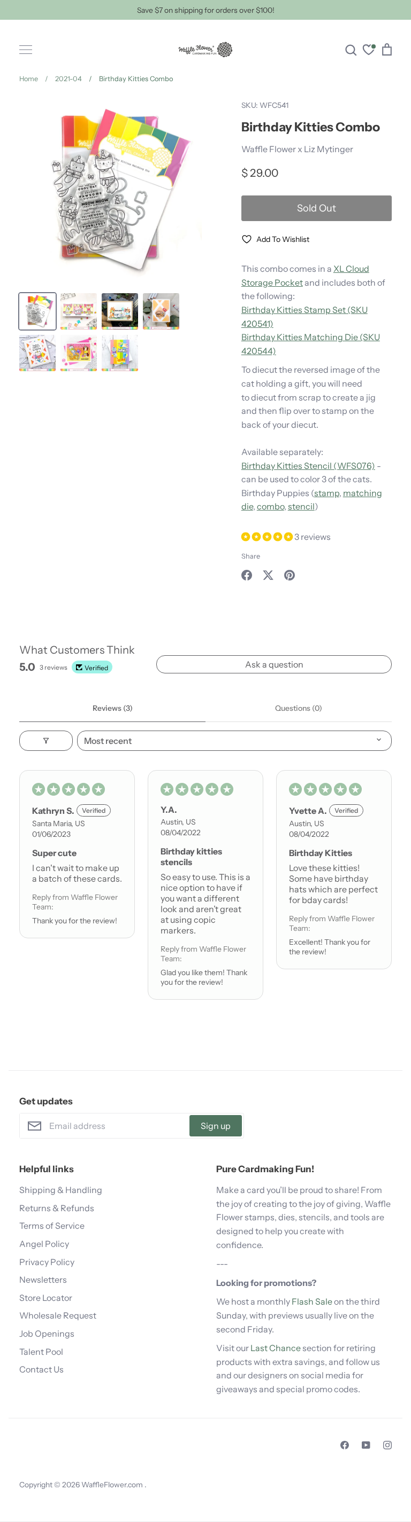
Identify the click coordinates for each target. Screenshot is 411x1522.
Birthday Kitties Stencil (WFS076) (308, 465)
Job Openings (46, 1333)
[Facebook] (344, 1445)
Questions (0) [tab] (298, 708)
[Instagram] (387, 1445)
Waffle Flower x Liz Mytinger (297, 149)
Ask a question (274, 664)
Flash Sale (312, 1301)
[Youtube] (366, 1445)
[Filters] (46, 741)
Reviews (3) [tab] (113, 708)
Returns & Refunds (56, 1208)
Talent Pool (41, 1351)
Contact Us (41, 1369)
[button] (267, 536)
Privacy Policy (46, 1262)
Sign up (216, 1125)
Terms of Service (52, 1225)
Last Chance (275, 1348)
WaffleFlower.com (112, 1484)
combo (270, 506)
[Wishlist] (369, 51)
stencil (301, 506)
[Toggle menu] (25, 49)
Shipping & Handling (60, 1189)
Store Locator (45, 1297)
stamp (326, 493)
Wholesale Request (57, 1315)
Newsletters (43, 1279)
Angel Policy (44, 1243)
